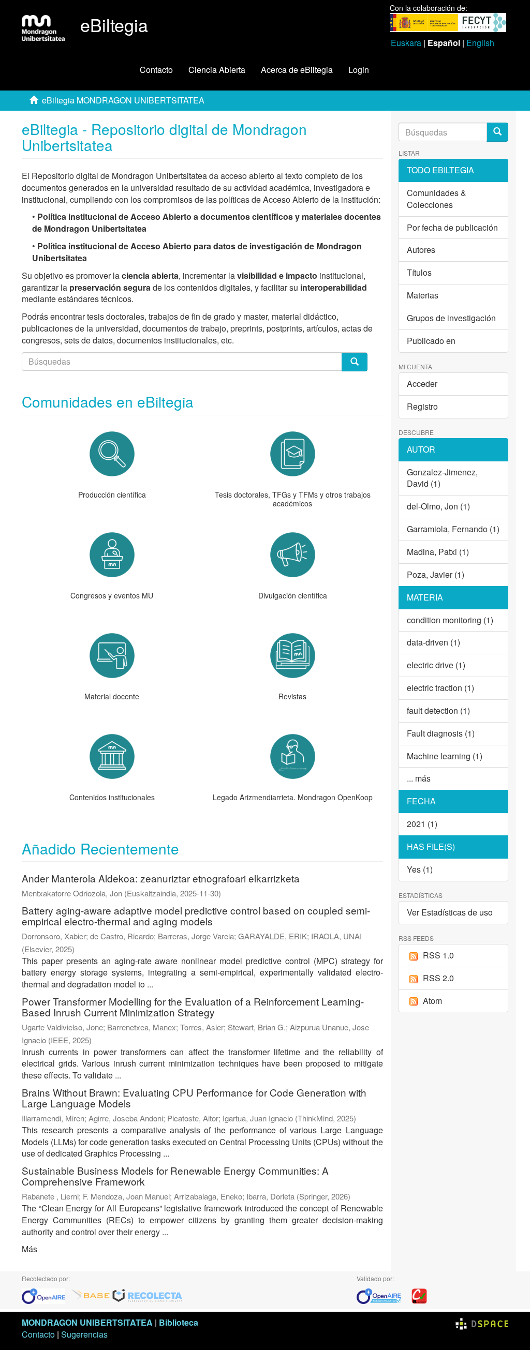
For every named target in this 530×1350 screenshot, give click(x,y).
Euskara (406, 43)
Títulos (419, 272)
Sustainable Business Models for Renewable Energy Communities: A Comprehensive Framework (175, 1175)
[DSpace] (481, 1322)
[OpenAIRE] (46, 1295)
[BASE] (90, 1295)
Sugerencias (84, 1334)
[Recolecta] (147, 1295)
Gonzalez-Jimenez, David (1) (442, 478)
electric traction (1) (440, 688)
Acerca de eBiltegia (297, 70)
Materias (422, 295)
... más (419, 778)
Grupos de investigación (451, 318)
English (480, 43)
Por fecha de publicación (452, 227)
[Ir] (497, 132)
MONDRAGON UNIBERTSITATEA (87, 1322)
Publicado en (431, 341)
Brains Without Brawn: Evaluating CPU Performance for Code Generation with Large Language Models (194, 1097)
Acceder (422, 383)
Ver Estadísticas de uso (450, 912)
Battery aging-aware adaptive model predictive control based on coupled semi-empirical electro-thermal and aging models (196, 915)
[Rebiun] (419, 1295)
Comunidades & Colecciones (436, 199)
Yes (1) (420, 869)
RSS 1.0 (438, 955)
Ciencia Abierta (216, 70)
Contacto (156, 70)
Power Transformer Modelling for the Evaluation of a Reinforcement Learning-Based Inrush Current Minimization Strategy (193, 1006)
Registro (422, 406)
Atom (432, 1001)
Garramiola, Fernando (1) (453, 529)
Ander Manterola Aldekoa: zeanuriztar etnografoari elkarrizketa (161, 878)
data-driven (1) (433, 642)
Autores (421, 250)
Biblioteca (178, 1322)
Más (29, 1249)
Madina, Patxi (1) (438, 552)
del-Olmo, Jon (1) (438, 506)
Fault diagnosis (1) (441, 733)
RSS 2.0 (438, 978)
